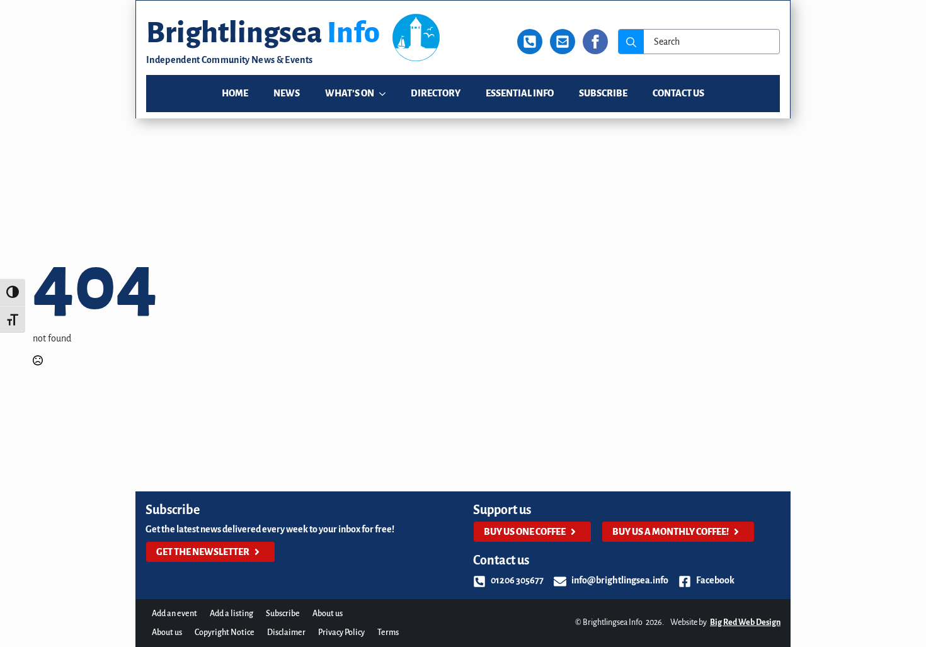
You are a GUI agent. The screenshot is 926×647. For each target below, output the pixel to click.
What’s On (349, 93)
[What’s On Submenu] (386, 93)
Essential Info (520, 93)
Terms (388, 632)
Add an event (174, 613)
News (286, 93)
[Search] (631, 42)
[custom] (529, 41)
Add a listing (231, 613)
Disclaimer (286, 632)
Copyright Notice (224, 632)
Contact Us (678, 93)
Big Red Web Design (745, 622)
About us (327, 613)
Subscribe (603, 93)
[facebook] (595, 41)
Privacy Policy (341, 632)
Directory (435, 93)
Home (235, 93)
